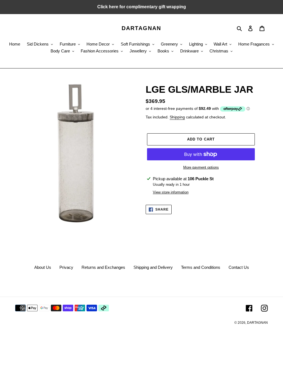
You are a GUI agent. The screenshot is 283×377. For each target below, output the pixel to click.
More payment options (201, 167)
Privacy (66, 267)
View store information (170, 192)
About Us (42, 267)
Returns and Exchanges (103, 267)
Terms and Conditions (200, 267)
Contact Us (239, 267)
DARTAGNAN (141, 28)
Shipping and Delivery (153, 267)
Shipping (177, 117)
